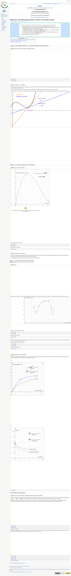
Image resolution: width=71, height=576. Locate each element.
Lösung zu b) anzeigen (14, 560)
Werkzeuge (3, 30)
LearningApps (4, 22)
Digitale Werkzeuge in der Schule (19, 563)
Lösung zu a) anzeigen (14, 528)
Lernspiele (3, 21)
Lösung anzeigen (13, 80)
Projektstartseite (4, 27)
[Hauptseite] (4, 5)
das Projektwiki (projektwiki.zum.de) (42, 7)
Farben (3, 25)
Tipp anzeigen (13, 79)
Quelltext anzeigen (48, 3)
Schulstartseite (4, 26)
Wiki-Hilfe (3, 28)
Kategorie (11, 563)
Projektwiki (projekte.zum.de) (40, 17)
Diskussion (13, 3)
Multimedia (3, 23)
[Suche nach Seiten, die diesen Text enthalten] (70, 3)
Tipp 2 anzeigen (13, 333)
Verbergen (25, 38)
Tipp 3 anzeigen (13, 558)
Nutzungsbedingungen (66, 569)
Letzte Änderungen (4, 16)
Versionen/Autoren (54, 3)
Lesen (43, 3)
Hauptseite (2, 14)
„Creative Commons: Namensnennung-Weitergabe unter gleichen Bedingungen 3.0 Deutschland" (30, 569)
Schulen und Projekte (4, 15)
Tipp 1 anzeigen (13, 332)
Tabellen (3, 24)
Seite (10, 3)
